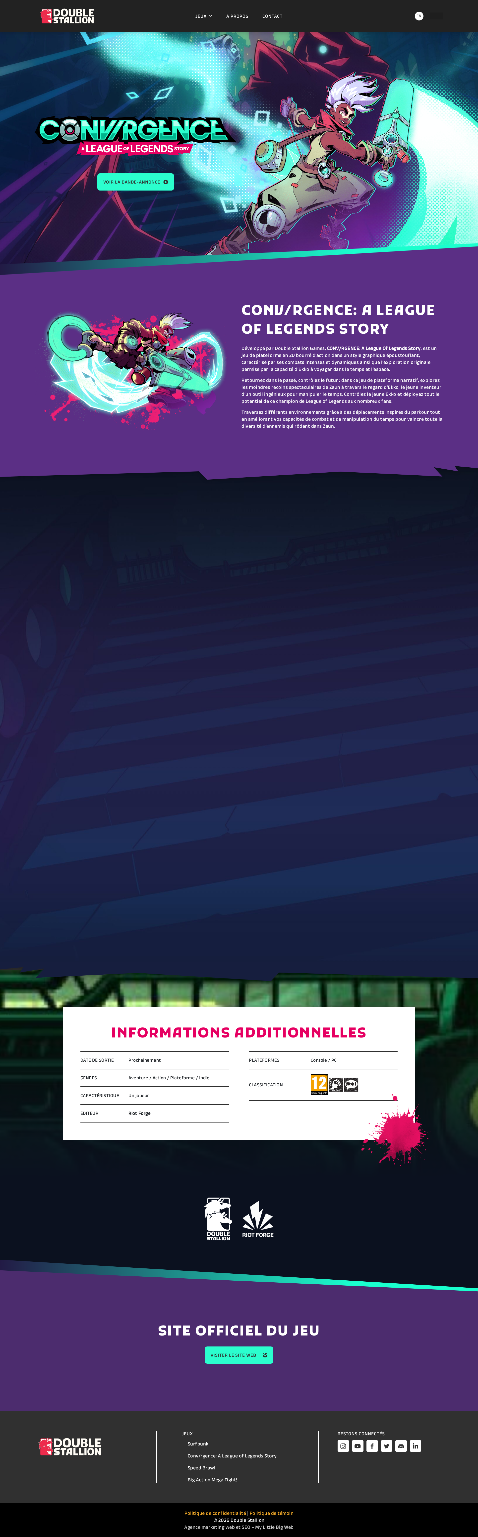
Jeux (201, 16)
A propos (237, 16)
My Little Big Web (274, 1527)
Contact (272, 16)
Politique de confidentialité (215, 1513)
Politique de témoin (272, 1513)
